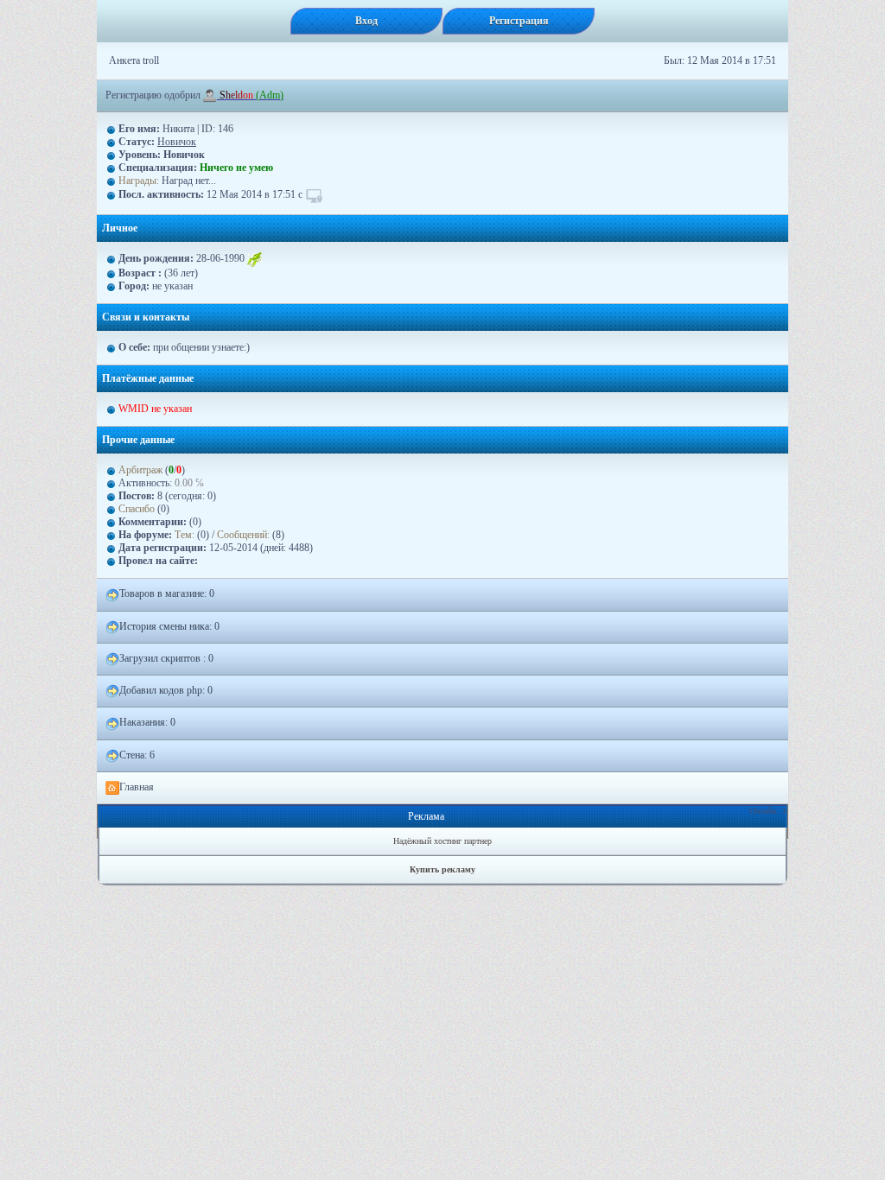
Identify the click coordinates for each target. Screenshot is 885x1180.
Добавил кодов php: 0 (166, 690)
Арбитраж (140, 470)
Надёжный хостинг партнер (442, 841)
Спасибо (136, 509)
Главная (136, 787)
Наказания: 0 (147, 722)
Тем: (184, 535)
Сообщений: (244, 535)
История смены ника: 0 (169, 626)
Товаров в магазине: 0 (166, 593)
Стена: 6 (137, 755)
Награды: (138, 180)
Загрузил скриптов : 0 (166, 658)
